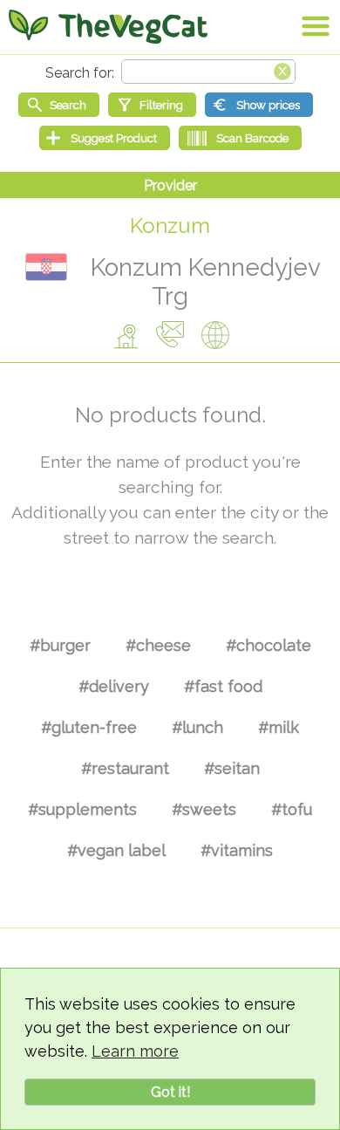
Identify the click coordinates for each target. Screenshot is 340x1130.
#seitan (232, 768)
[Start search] (58, 104)
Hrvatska (46, 267)
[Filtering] (152, 104)
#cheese (158, 645)
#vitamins (237, 850)
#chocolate (268, 645)
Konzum (170, 225)
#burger (60, 645)
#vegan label (116, 850)
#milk (278, 727)
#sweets (204, 809)
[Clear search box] (282, 69)
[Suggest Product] (104, 138)
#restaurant (125, 768)
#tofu (291, 809)
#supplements (82, 809)
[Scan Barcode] (240, 138)
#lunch (197, 727)
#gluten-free (89, 727)
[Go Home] (108, 26)
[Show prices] (259, 104)
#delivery (113, 686)
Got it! (170, 1092)
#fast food (223, 686)
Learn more (135, 1051)
